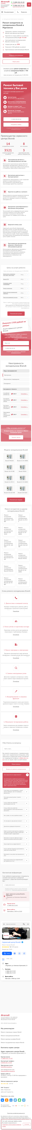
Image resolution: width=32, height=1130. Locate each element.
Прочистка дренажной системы (10, 297)
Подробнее (16, 611)
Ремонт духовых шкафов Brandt (10, 1039)
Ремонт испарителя (7, 288)
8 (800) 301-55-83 (6, 1062)
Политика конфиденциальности (16, 1113)
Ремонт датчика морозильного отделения (10, 293)
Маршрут (8, 953)
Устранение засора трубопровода (7, 284)
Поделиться (2, 1100)
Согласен (26, 1124)
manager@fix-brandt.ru (8, 1071)
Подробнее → (24, 394)
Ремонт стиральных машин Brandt (11, 1032)
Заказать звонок (16, 437)
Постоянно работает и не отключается (6, 407)
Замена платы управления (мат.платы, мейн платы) (9, 274)
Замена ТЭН (6, 279)
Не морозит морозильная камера (6, 400)
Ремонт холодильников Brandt (10, 1035)
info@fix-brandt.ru (6, 1067)
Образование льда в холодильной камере (6, 414)
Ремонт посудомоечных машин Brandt (12, 1042)
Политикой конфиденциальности (19, 890)
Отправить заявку (16, 124)
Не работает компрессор (6, 393)
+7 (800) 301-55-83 (18, 2)
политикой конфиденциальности (18, 352)
